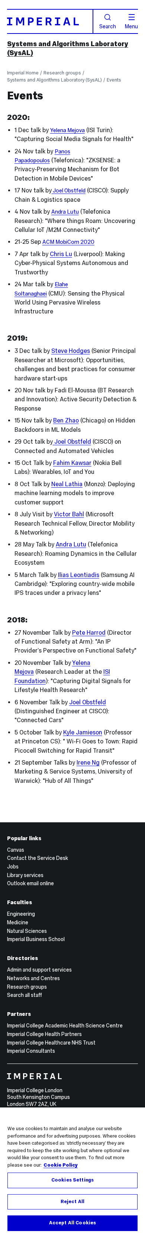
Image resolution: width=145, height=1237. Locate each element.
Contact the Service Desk (37, 858)
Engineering (21, 914)
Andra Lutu (65, 211)
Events (114, 80)
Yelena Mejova (67, 130)
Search (107, 26)
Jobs (13, 866)
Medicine (17, 922)
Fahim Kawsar (72, 462)
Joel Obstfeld (69, 190)
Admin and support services (39, 969)
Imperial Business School (36, 939)
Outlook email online (30, 883)
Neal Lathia (67, 484)
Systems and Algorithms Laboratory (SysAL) (54, 80)
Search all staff (24, 995)
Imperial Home (23, 73)
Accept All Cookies (72, 1223)
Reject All (72, 1202)
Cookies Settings (72, 1180)
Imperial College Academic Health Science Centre (65, 1025)
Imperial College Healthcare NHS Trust (51, 1042)
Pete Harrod (89, 632)
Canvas (15, 850)
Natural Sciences (27, 931)
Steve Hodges (70, 350)
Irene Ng (88, 762)
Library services (25, 875)
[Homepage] (50, 21)
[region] (72, 1172)
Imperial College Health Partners (44, 1034)
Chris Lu (61, 254)
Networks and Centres (33, 978)
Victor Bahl (69, 514)
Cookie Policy (61, 1165)
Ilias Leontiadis (78, 574)
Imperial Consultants (31, 1051)
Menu (131, 26)
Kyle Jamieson (82, 732)
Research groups (62, 73)
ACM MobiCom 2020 (68, 242)
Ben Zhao (66, 420)
